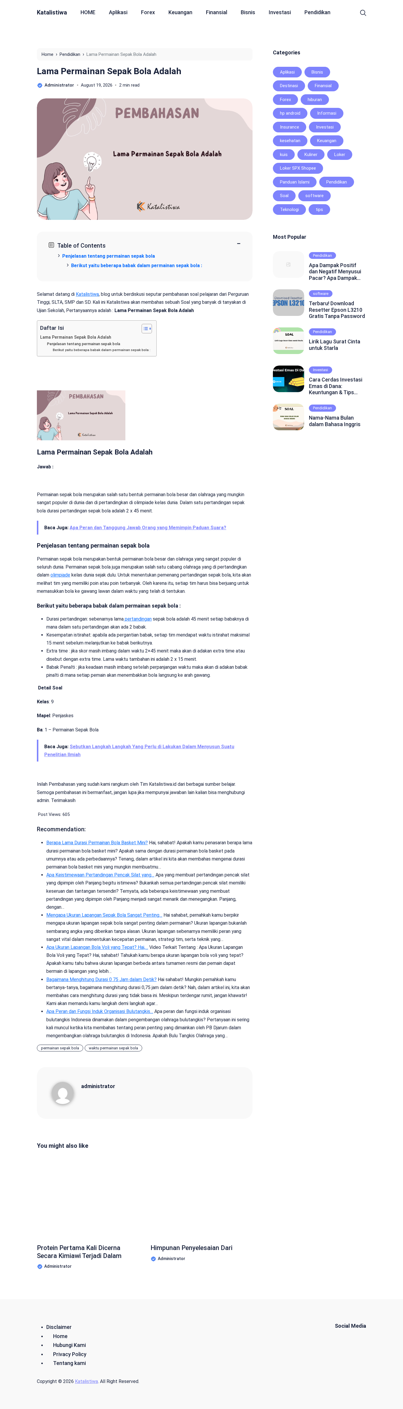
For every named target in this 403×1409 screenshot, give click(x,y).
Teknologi (289, 209)
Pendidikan (317, 12)
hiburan (315, 99)
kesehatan (290, 140)
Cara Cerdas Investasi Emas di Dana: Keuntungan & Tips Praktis (335, 386)
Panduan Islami (294, 182)
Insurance (289, 127)
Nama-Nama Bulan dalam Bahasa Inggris (335, 421)
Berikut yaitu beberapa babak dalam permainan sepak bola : (101, 350)
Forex (148, 12)
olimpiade (60, 575)
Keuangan (180, 12)
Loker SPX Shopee (298, 168)
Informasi (326, 113)
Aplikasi (118, 12)
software (314, 195)
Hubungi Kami (69, 1345)
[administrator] (66, 1092)
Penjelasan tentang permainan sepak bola (83, 344)
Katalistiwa (52, 12)
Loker (339, 154)
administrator (98, 1086)
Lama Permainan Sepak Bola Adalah (109, 71)
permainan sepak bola (60, 1048)
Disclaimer (59, 1327)
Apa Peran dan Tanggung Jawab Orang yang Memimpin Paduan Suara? (148, 527)
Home (60, 1336)
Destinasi (289, 85)
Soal (284, 195)
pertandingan (138, 619)
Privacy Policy (69, 1354)
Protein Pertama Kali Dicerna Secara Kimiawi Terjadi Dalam (79, 1251)
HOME (88, 12)
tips (319, 209)
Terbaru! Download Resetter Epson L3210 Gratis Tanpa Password (337, 309)
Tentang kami (69, 1363)
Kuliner (310, 154)
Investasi (280, 12)
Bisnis (248, 12)
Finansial (216, 12)
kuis (284, 154)
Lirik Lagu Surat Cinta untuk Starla (334, 344)
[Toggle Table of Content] (143, 329)
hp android (290, 113)
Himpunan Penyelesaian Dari (191, 1247)
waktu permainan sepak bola (113, 1048)
